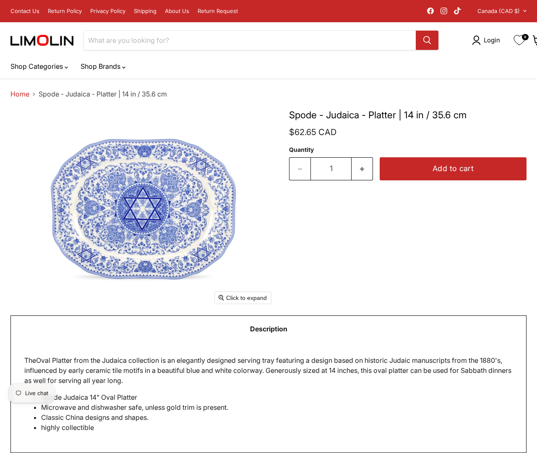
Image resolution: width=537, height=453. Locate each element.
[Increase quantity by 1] (362, 168)
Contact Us (24, 11)
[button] (487, 40)
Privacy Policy (107, 11)
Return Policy (65, 11)
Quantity (301, 149)
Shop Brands (101, 66)
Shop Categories (37, 66)
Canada (498, 11)
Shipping (145, 11)
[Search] (427, 40)
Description (268, 329)
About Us (177, 11)
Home (19, 94)
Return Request (218, 11)
